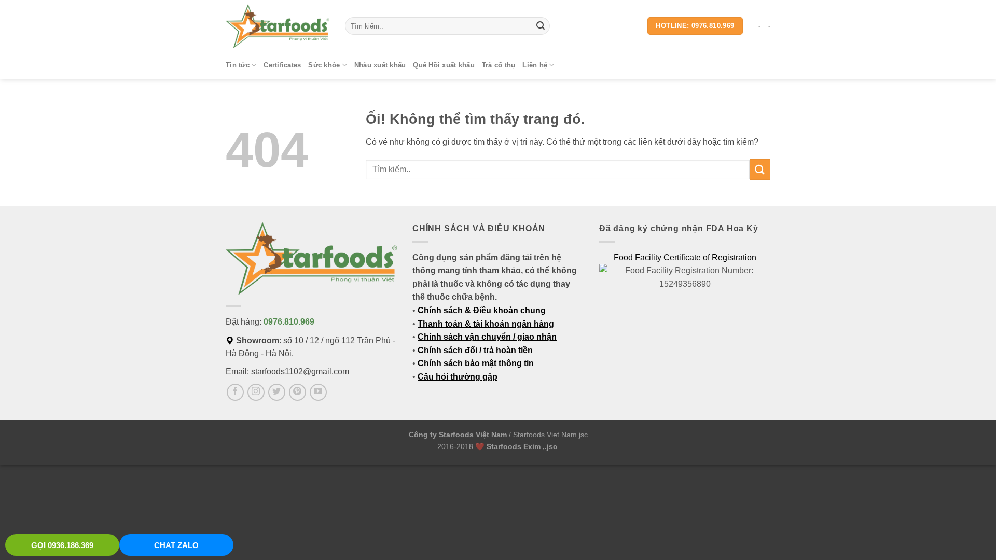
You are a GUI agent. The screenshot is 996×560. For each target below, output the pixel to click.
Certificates (282, 65)
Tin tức (238, 65)
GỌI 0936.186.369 (62, 545)
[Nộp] (540, 26)
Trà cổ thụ (499, 65)
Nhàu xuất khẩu (380, 65)
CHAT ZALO (176, 545)
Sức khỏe (324, 65)
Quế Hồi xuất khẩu (443, 65)
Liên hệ (534, 65)
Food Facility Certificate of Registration (685, 257)
